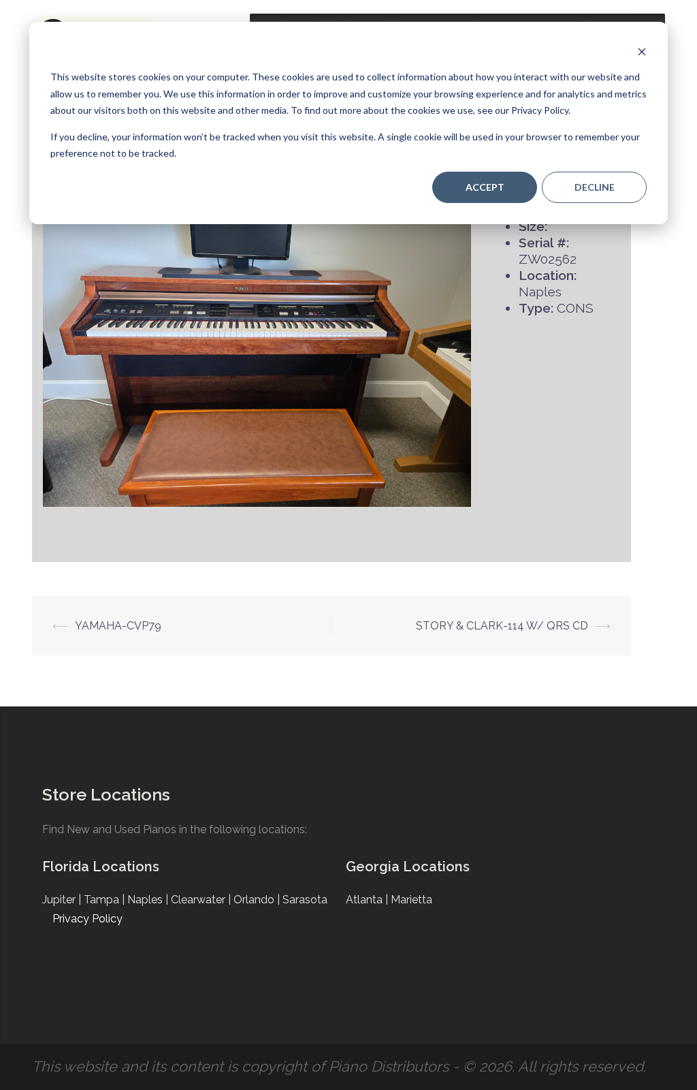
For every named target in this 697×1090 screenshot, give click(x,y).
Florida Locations (100, 866)
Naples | (149, 899)
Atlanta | (368, 899)
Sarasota (304, 899)
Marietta (411, 899)
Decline (594, 187)
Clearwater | (202, 899)
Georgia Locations (408, 866)
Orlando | (257, 899)
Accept (485, 187)
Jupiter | (63, 899)
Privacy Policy (87, 918)
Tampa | (105, 899)
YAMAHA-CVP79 (118, 625)
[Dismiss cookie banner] (642, 51)
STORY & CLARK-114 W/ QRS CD (502, 625)
